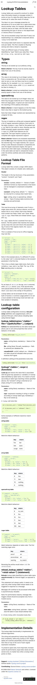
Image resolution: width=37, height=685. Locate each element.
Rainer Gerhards (16, 669)
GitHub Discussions (26, 661)
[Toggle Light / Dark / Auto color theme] (33, 2)
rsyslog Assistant (13, 661)
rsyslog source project (18, 663)
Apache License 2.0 (14, 671)
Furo (21, 683)
